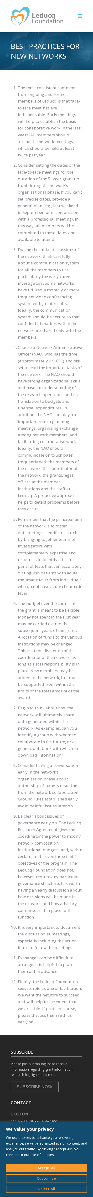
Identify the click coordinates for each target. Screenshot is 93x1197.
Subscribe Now (34, 1086)
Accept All (46, 1168)
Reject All (46, 1189)
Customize (46, 1178)
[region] (46, 1159)
